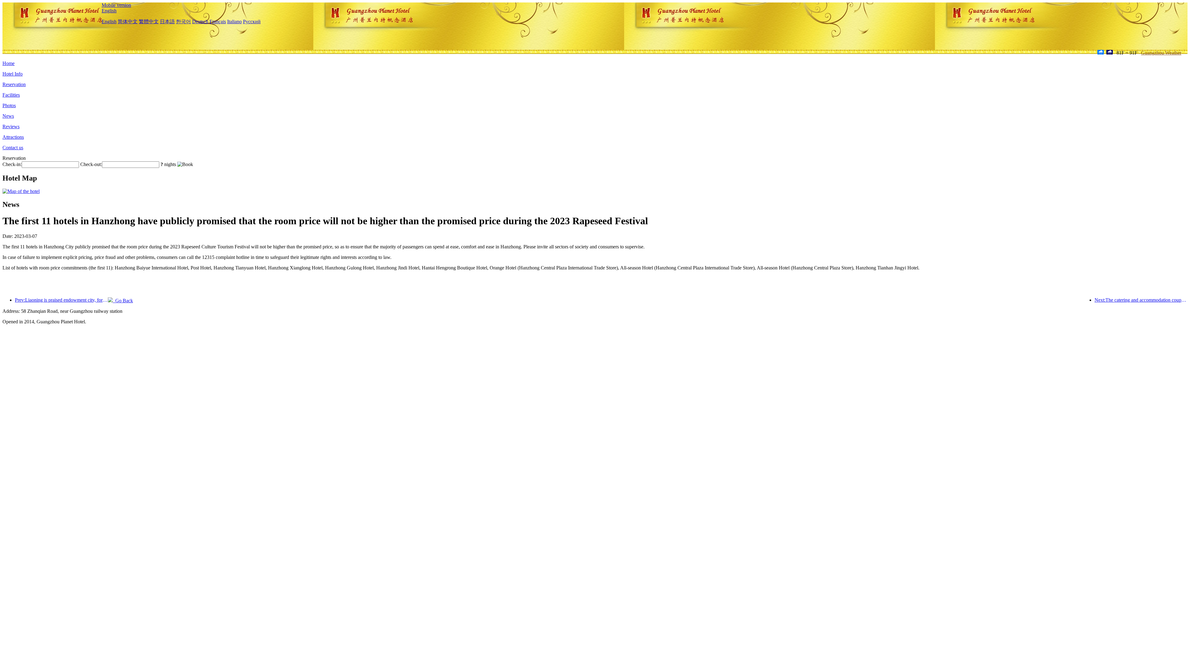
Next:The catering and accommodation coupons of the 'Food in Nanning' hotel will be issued (1141, 300)
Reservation (14, 84)
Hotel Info (12, 74)
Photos (9, 105)
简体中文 (128, 21)
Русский (252, 21)
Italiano (234, 21)
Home (8, 63)
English (109, 10)
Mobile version (116, 5)
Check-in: (12, 164)
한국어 (183, 21)
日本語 (167, 21)
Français (217, 21)
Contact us (12, 147)
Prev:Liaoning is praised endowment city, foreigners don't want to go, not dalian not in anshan (61, 300)
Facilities (11, 95)
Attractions (13, 137)
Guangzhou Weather (1161, 52)
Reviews (11, 126)
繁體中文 (149, 21)
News (8, 116)
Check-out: (91, 164)
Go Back (123, 300)
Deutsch (200, 21)
